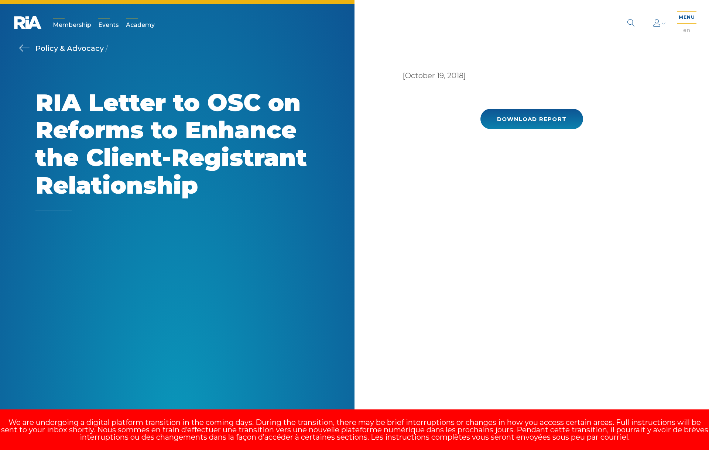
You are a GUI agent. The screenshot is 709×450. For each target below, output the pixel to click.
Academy (140, 24)
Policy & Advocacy (70, 48)
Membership (72, 24)
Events (108, 24)
